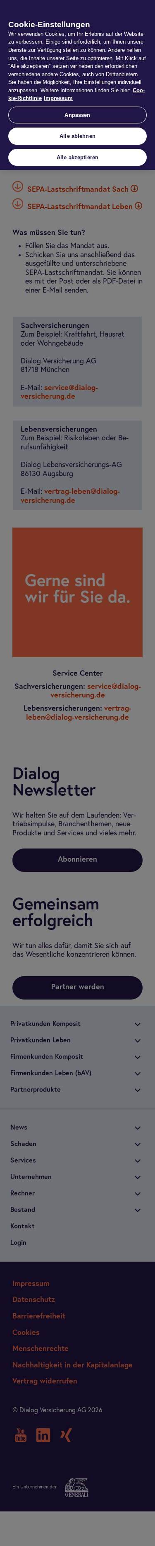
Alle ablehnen (77, 136)
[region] (77, 85)
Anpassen (77, 115)
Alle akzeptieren (77, 157)
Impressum (58, 98)
